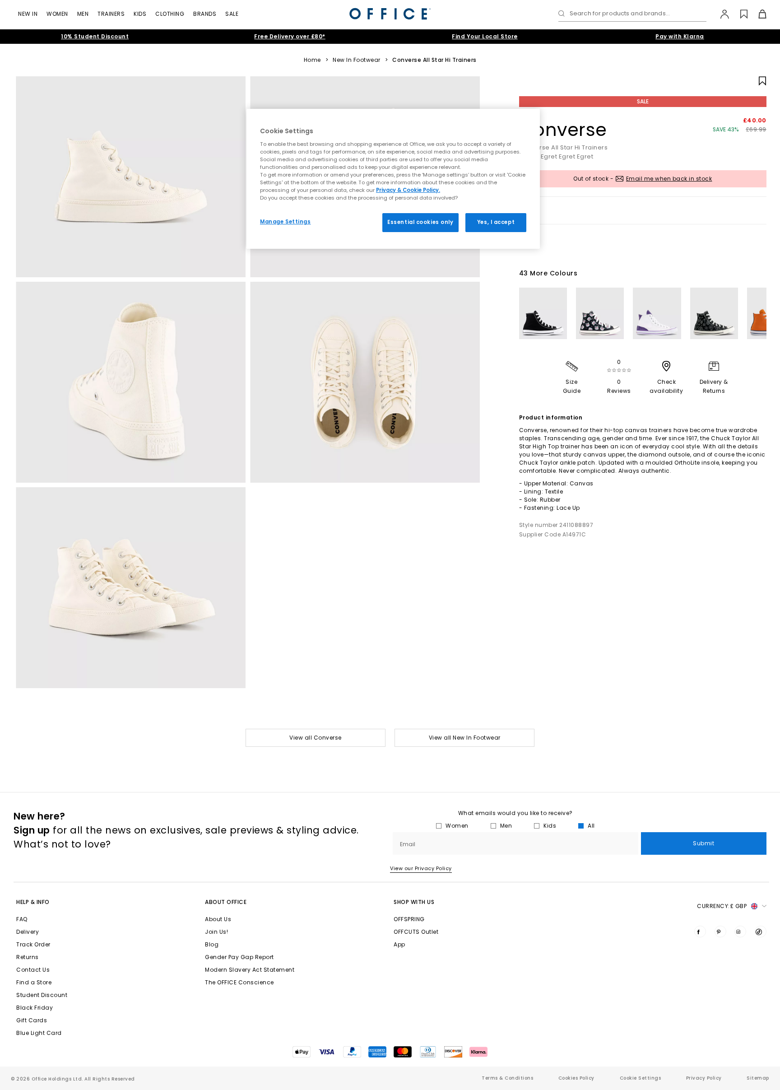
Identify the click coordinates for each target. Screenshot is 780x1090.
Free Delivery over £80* (289, 36)
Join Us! (216, 932)
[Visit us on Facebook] (700, 931)
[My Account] (720, 14)
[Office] (390, 14)
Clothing (169, 14)
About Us (218, 919)
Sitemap (758, 1078)
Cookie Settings (640, 1078)
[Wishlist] (739, 14)
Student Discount (41, 995)
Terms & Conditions (507, 1078)
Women (57, 14)
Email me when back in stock (669, 178)
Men (83, 14)
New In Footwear (357, 60)
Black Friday (34, 1007)
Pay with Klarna (679, 36)
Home (312, 60)
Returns (27, 957)
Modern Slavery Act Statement (249, 970)
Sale (231, 14)
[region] (393, 179)
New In (27, 14)
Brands (204, 14)
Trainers (111, 14)
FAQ (22, 919)
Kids (140, 14)
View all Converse (315, 737)
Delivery (27, 932)
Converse (563, 129)
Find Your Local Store (485, 36)
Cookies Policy (576, 1078)
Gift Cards (31, 1020)
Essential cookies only (420, 222)
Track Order (33, 944)
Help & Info (33, 902)
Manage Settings (285, 221)
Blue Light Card (39, 1033)
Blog (211, 944)
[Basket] (757, 14)
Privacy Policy (704, 1078)
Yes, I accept (496, 222)
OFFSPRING (409, 919)
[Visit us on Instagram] (740, 931)
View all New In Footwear (465, 737)
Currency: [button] (722, 906)
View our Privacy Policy (421, 868)
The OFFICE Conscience (239, 982)
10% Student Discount (95, 36)
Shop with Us (414, 902)
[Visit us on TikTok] (760, 931)
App (399, 944)
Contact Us (33, 970)
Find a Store (33, 982)
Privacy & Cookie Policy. (408, 190)
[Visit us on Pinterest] (720, 931)
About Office (225, 902)
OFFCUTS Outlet (416, 932)
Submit (703, 843)
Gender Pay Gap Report (239, 957)
